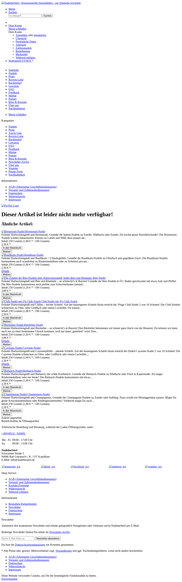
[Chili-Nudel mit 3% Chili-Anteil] (21, 301)
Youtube (13, 168)
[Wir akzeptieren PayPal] (10, 205)
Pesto (12, 129)
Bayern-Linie (16, 136)
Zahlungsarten (24, 47)
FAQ (11, 145)
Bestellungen (23, 51)
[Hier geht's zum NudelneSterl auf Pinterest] (117, 466)
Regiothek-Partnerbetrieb (23, 503)
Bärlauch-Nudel (32, 370)
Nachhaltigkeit (17, 174)
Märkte (13, 152)
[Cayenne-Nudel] (12, 347)
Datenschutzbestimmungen (30, 544)
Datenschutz (15, 193)
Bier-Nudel (99, 277)
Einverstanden (9, 578)
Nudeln (13, 126)
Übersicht (21, 38)
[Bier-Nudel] (47, 277)
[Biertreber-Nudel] (12, 324)
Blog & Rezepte (18, 158)
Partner (13, 155)
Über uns (14, 165)
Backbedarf (15, 139)
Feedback (14, 149)
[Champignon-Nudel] (14, 394)
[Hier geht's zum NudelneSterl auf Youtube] (153, 466)
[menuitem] (95, 9)
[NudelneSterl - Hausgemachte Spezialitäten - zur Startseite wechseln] (41, 2)
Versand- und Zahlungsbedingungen (29, 190)
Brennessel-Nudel (35, 231)
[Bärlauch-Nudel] (12, 370)
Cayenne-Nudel (32, 347)
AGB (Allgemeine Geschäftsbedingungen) (33, 186)
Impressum (15, 199)
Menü (12, 9)
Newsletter (15, 507)
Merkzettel (22, 54)
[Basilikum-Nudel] (12, 254)
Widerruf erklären (25, 57)
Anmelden (22, 35)
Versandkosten (63, 550)
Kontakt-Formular (19, 485)
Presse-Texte (16, 171)
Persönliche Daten (26, 41)
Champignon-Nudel (38, 394)
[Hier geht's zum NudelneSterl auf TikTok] (48, 466)
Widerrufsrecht (17, 196)
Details (5, 270)
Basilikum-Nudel (33, 254)
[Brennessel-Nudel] (13, 231)
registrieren (40, 35)
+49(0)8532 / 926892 (13, 433)
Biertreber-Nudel (33, 324)
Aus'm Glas (15, 133)
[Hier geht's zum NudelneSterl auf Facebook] (80, 466)
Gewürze (14, 142)
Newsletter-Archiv (19, 161)
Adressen (21, 44)
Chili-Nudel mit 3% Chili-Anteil (59, 301)
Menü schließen (17, 28)
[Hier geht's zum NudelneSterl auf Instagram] (11, 466)
